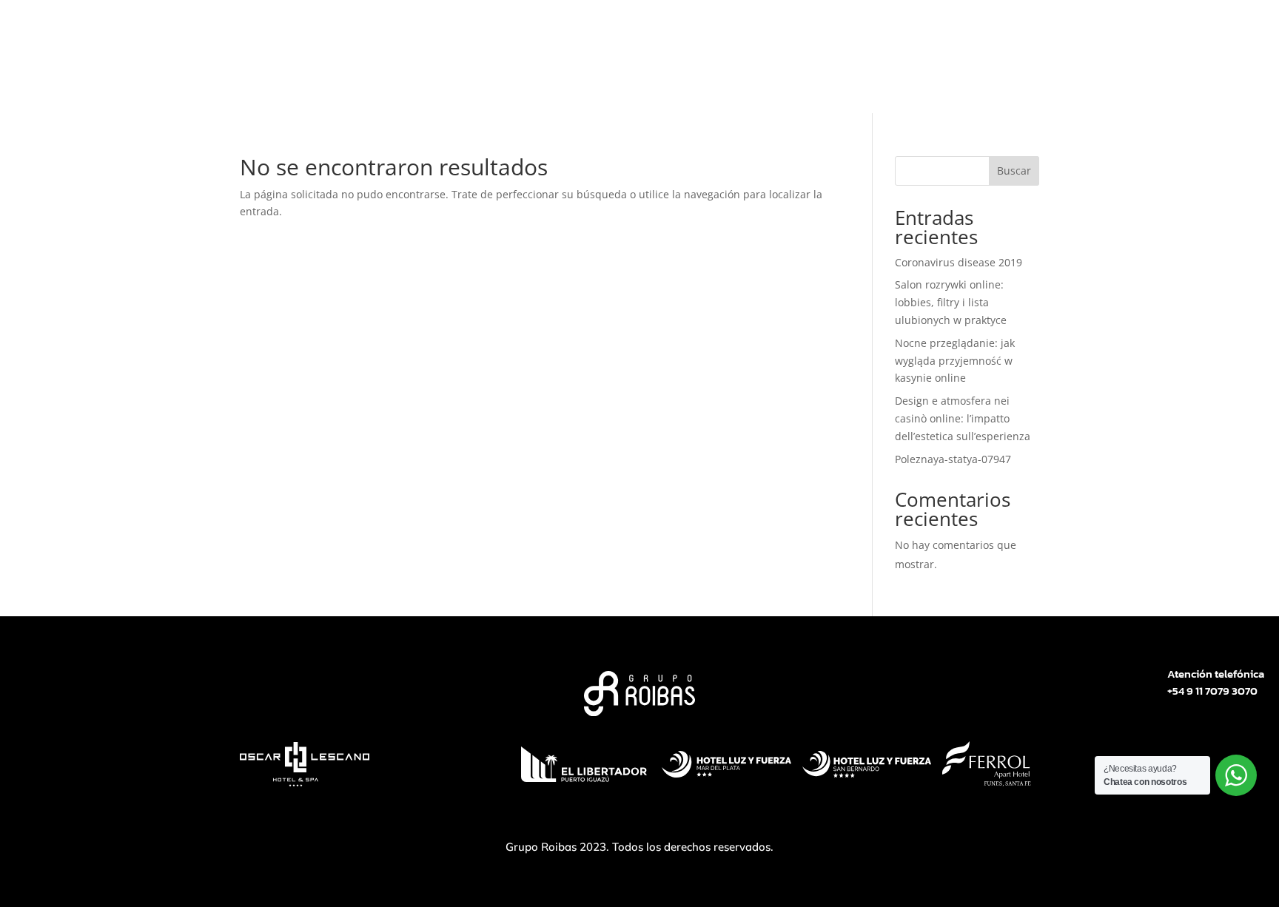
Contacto (833, 87)
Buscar (1014, 170)
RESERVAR (1000, 32)
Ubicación (760, 87)
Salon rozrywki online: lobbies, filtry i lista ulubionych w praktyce (951, 302)
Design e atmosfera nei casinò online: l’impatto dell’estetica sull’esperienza (962, 418)
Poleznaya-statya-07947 (953, 459)
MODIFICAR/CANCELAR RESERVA (823, 32)
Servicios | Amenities (556, 87)
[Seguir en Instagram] (1079, 32)
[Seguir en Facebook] (1109, 32)
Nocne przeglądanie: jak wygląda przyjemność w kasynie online (955, 360)
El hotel (456, 87)
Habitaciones (674, 87)
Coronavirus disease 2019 (958, 262)
